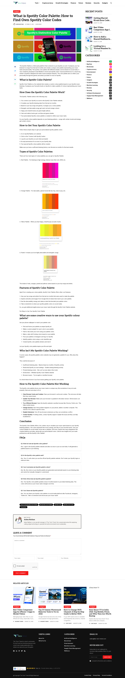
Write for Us (42, 641)
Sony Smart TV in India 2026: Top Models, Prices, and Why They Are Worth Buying (100, 613)
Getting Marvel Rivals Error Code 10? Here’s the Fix (101, 20)
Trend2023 (23, 507)
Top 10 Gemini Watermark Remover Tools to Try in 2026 (50, 612)
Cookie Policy (87, 675)
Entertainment (99, 72)
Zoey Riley (69, 623)
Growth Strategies (99, 82)
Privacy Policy (96, 675)
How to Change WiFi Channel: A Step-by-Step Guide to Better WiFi (74, 612)
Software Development (99, 93)
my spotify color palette (46, 504)
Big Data (99, 64)
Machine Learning (99, 85)
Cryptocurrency (99, 69)
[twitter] (22, 651)
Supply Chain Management (99, 95)
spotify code (58, 504)
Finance (99, 74)
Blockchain (99, 66)
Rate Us (38, 668)
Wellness (99, 98)
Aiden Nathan (20, 24)
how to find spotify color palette (29, 504)
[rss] (24, 651)
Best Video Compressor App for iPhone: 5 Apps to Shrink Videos (102, 30)
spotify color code (68, 504)
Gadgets (17, 11)
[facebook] (14, 651)
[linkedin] (16, 651)
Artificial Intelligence (99, 61)
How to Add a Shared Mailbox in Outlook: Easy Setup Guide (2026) (103, 40)
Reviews (99, 88)
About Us (41, 638)
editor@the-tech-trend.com (98, 639)
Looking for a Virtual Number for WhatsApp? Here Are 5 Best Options (102, 49)
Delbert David (19, 621)
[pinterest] (19, 651)
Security (99, 90)
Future (99, 77)
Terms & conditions (107, 675)
